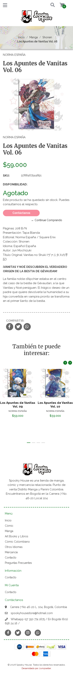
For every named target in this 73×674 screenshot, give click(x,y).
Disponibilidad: (15, 184)
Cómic (9, 525)
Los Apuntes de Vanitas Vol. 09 (17, 404)
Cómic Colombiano (17, 541)
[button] (49, 5)
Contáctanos (21, 212)
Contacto (10, 557)
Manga (33, 37)
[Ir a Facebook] (8, 632)
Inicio (21, 37)
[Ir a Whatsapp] (38, 633)
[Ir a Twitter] (18, 633)
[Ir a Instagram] (28, 633)
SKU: (6, 175)
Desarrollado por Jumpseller (36, 668)
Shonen (47, 37)
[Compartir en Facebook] (9, 327)
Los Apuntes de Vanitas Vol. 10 (55, 404)
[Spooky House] (37, 18)
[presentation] (65, 363)
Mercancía (11, 552)
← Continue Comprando (46, 220)
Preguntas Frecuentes (18, 562)
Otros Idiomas (14, 547)
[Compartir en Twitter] (18, 327)
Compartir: (15, 320)
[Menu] (5, 6)
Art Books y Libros (16, 536)
